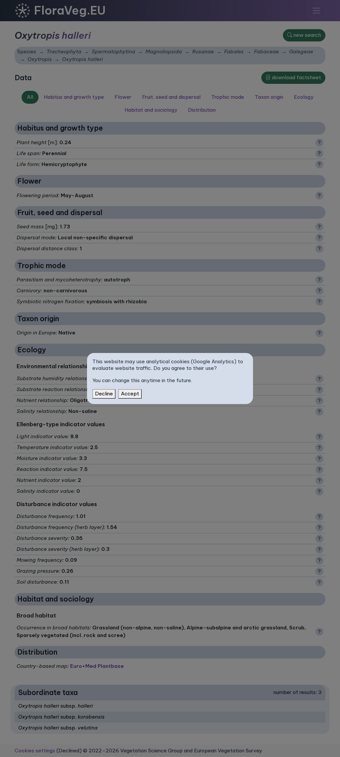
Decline (104, 393)
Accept (130, 393)
